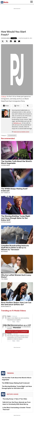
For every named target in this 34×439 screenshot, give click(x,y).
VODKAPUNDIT (12, 135)
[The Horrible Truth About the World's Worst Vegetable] (17, 150)
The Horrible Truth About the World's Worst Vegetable (16, 162)
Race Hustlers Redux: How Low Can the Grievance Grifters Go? (16, 303)
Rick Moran (4, 251)
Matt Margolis (5, 192)
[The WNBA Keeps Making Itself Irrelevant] (17, 177)
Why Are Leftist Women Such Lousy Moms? (16, 276)
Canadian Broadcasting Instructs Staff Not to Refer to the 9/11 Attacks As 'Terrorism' (15, 248)
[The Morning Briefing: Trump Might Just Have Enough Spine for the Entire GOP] (17, 205)
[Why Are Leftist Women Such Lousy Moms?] (17, 264)
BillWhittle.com (17, 123)
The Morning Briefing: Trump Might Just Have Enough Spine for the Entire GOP (15, 218)
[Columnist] (6, 113)
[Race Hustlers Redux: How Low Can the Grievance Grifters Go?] (17, 291)
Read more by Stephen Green (21, 131)
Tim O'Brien (4, 279)
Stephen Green (5, 38)
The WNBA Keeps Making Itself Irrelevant (14, 190)
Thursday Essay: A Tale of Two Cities (15, 399)
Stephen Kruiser (6, 222)
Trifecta (3, 96)
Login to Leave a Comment (17, 331)
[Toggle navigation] (31, 2)
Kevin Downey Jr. (6, 306)
